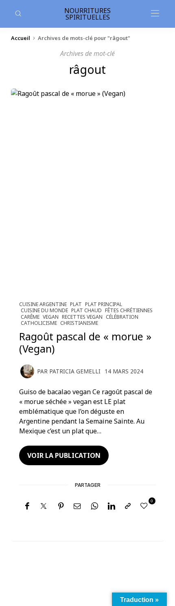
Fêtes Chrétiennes (129, 310)
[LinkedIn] (111, 506)
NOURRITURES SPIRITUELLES (87, 14)
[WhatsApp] (94, 506)
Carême (30, 317)
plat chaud (86, 310)
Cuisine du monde (44, 310)
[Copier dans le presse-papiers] (128, 506)
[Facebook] (27, 506)
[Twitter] (43, 506)
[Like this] (145, 506)
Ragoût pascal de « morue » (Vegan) (85, 342)
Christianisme (79, 323)
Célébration (122, 317)
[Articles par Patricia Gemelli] (27, 370)
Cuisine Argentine (43, 304)
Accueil (20, 38)
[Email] (77, 506)
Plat (76, 304)
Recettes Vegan (82, 317)
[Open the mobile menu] (155, 13)
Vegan (51, 317)
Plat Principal (103, 304)
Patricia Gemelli (75, 371)
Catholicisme (39, 323)
